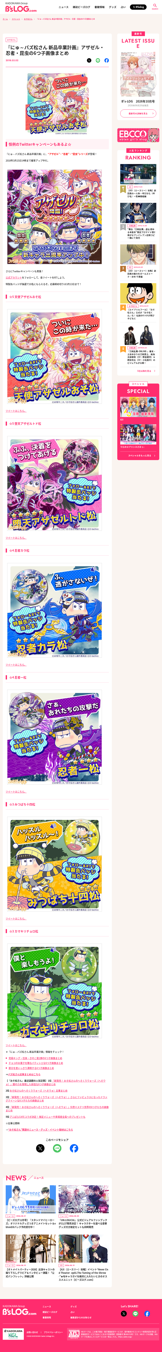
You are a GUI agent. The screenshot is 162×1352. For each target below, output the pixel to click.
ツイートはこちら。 (16, 410)
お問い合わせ (32, 1332)
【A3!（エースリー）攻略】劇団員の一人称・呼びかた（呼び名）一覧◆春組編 (141, 193)
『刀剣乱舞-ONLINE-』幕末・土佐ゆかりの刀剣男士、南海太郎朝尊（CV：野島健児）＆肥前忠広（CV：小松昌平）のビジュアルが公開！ (141, 357)
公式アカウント (14, 277)
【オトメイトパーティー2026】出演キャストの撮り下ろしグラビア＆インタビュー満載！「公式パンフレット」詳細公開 (30, 1273)
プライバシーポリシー (53, 1332)
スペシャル (16, 19)
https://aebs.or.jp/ (125, 1337)
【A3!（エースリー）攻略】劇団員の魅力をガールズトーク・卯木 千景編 (141, 273)
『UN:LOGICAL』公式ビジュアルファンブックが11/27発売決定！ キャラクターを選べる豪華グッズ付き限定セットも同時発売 (83, 1223)
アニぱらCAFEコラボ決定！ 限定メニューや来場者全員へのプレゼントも (47, 1116)
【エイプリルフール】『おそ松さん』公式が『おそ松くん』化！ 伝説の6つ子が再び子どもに (141, 314)
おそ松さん (28, 19)
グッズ (112, 7)
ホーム (5, 19)
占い (123, 7)
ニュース (64, 7)
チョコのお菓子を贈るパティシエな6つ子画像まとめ (36, 1063)
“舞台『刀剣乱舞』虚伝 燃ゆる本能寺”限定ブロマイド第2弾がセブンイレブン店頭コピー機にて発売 (141, 233)
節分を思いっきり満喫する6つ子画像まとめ (31, 1068)
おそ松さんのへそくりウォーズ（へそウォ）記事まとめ (39, 1090)
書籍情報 (99, 7)
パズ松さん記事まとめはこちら (24, 1074)
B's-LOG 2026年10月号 (138, 101)
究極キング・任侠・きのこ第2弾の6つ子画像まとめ (35, 1058)
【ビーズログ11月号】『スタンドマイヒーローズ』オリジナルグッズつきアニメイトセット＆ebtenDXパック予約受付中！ (31, 1223)
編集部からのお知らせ (81, 1317)
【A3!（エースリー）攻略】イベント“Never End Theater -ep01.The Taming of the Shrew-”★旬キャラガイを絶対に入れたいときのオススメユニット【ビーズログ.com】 (83, 1275)
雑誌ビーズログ (81, 7)
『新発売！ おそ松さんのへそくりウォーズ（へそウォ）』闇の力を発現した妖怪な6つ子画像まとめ (55, 1082)
